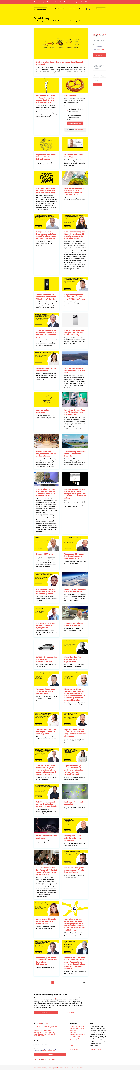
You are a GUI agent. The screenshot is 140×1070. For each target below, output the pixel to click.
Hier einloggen (79, 129)
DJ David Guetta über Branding (73, 155)
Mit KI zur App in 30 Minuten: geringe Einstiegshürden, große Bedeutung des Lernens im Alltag (75, 493)
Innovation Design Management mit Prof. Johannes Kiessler (74, 870)
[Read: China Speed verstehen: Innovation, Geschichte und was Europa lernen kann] (46, 320)
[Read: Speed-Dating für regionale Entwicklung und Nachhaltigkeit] (46, 908)
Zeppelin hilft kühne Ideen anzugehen (73, 624)
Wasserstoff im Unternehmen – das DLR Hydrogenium (45, 625)
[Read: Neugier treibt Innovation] (46, 399)
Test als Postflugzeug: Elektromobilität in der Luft (74, 370)
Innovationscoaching (49, 998)
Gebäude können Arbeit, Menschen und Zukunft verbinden (46, 453)
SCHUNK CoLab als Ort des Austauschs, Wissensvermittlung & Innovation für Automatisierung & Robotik (46, 769)
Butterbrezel (70, 95)
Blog (40, 1023)
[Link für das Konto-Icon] (89, 9)
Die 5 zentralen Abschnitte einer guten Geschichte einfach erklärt (60, 63)
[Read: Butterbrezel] (75, 85)
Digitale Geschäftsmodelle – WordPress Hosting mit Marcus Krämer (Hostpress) (75, 732)
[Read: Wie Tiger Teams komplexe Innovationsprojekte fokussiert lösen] (46, 178)
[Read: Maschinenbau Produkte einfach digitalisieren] (75, 646)
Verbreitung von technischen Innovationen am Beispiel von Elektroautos (46, 960)
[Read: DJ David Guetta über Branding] (75, 144)
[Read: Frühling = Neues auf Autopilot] (75, 791)
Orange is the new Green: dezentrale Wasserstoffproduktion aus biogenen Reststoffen (46, 235)
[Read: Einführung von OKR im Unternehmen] (46, 358)
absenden (97, 85)
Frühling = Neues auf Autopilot (73, 803)
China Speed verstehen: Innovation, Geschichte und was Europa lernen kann (46, 333)
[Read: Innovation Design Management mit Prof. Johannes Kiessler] (75, 857)
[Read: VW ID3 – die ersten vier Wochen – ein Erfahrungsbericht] (46, 646)
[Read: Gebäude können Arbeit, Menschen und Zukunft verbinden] (46, 441)
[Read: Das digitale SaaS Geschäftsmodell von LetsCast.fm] (75, 825)
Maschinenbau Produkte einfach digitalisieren (73, 659)
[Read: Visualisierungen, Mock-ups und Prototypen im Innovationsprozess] (46, 579)
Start (71, 1045)
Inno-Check (73, 1032)
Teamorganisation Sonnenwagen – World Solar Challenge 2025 (46, 731)
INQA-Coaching (75, 1036)
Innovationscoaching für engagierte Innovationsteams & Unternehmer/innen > (60, 1068)
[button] (66, 8)
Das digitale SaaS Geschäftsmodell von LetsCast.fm (73, 837)
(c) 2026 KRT (74, 1049)
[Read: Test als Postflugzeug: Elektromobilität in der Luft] (75, 358)
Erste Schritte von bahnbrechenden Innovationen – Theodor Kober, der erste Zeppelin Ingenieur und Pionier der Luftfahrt (75, 963)
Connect (93, 1049)
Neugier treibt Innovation (42, 411)
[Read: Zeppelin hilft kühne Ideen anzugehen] (75, 613)
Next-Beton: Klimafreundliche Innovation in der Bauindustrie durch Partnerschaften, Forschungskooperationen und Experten (74, 694)
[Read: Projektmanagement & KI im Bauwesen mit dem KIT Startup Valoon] (75, 284)
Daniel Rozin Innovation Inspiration (46, 836)
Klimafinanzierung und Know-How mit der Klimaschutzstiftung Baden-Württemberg (74, 235)
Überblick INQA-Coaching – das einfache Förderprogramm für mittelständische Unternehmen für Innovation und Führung (75, 924)
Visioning (73, 1030)
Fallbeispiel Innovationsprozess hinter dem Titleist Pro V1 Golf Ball (46, 296)
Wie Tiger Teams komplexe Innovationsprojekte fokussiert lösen (45, 190)
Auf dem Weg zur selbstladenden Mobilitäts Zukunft (75, 453)
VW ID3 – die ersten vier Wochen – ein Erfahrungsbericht (46, 659)
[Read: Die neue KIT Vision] (46, 543)
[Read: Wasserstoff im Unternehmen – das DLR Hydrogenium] (46, 613)
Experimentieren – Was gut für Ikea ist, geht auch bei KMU (74, 412)
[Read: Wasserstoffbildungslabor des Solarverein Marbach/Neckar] (75, 543)
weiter (85, 982)
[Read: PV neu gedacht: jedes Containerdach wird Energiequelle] (46, 678)
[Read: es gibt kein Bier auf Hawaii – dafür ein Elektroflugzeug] (46, 144)
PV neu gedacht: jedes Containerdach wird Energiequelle (45, 691)
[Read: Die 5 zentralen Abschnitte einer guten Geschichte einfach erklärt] (61, 43)
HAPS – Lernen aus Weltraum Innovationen (75, 590)
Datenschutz (46, 1059)
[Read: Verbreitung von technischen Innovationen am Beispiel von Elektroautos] (46, 947)
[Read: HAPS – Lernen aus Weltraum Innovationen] (75, 579)
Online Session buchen (77, 1026)
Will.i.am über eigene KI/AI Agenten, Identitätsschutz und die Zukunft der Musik (45, 492)
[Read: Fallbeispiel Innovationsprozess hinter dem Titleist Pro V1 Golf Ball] (46, 284)
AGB (53, 1059)
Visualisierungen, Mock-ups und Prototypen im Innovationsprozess (46, 591)
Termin (99, 1049)
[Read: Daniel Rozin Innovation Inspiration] (46, 825)
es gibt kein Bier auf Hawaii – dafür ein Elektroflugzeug (46, 156)
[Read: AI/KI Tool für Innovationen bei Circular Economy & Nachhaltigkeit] (46, 791)
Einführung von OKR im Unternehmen (46, 369)
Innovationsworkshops (77, 1034)
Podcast (46, 1023)
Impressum (37, 1059)
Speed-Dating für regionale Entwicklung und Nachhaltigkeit (46, 921)
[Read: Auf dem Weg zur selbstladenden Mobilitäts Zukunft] (75, 441)
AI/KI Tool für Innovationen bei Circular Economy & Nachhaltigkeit (46, 804)
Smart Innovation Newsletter (99, 34)
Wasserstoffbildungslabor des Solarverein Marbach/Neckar (74, 556)
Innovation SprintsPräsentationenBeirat (76, 1040)
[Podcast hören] (86, 8)
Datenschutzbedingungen (99, 50)
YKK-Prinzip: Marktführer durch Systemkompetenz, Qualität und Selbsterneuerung (46, 98)
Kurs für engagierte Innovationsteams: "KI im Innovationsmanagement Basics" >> (61, 2)
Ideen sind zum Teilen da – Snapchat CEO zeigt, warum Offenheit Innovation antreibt (46, 871)
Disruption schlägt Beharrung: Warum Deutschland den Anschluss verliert (74, 191)
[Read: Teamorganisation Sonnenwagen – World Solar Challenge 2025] (46, 719)
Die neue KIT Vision (44, 554)
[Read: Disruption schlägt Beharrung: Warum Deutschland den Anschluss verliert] (75, 178)
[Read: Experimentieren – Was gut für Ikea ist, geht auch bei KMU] (75, 399)
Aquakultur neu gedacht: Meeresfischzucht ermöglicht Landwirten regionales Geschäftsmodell (74, 769)
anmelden (99, 55)
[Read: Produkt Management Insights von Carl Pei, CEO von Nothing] (75, 320)
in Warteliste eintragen (75, 123)
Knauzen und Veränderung (42, 1030)
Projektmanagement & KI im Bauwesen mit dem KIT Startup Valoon (74, 296)
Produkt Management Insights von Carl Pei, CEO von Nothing (74, 332)
